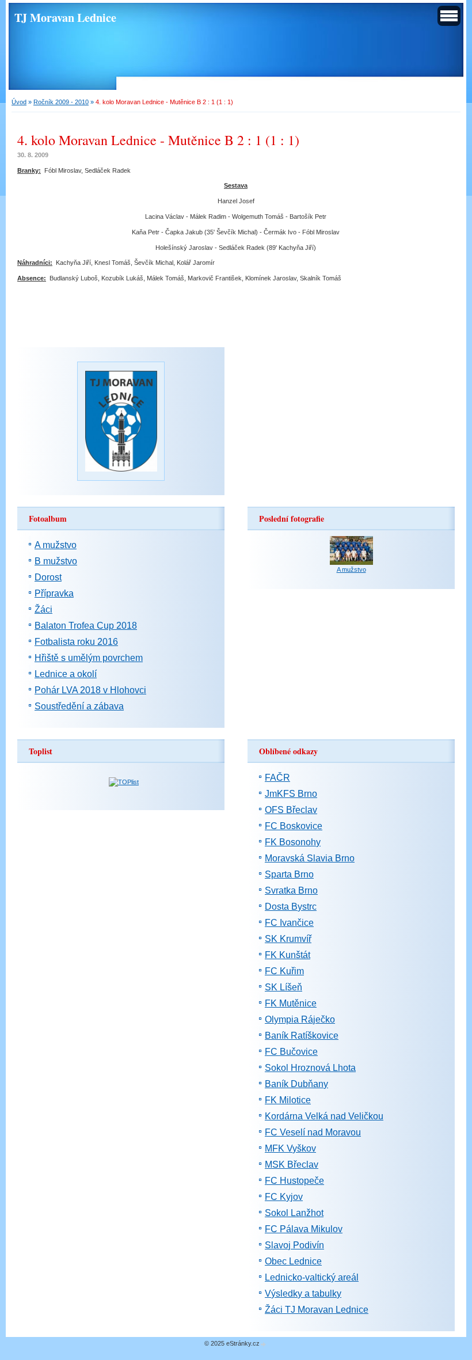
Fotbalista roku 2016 (76, 642)
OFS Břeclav (291, 810)
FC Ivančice (289, 923)
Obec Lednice (293, 1261)
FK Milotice (288, 1100)
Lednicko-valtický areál (312, 1277)
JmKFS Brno (291, 794)
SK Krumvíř (288, 939)
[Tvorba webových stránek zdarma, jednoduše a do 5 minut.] (264, 1344)
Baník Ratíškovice (301, 1035)
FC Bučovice (291, 1052)
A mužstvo (56, 545)
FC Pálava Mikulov (303, 1229)
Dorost (48, 577)
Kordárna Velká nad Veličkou (324, 1116)
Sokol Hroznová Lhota (310, 1068)
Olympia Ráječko (300, 1019)
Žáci (43, 609)
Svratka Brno (291, 890)
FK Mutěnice (291, 1003)
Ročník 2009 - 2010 (61, 101)
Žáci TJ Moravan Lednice (316, 1310)
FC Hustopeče (294, 1181)
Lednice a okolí (66, 674)
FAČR (277, 777)
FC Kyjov (284, 1197)
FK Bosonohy (293, 842)
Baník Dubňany (296, 1084)
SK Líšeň (283, 987)
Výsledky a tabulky (303, 1293)
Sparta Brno (289, 874)
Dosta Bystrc (291, 906)
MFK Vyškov (290, 1148)
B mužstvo (56, 561)
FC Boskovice (293, 826)
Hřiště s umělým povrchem (89, 658)
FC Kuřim (284, 971)
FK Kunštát (287, 955)
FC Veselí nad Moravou (313, 1132)
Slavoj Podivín (294, 1245)
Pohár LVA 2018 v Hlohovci (90, 690)
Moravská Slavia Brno (310, 858)
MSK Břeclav (291, 1164)
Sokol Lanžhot (294, 1213)
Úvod (19, 101)
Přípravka (54, 593)
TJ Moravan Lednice (65, 17)
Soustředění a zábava (79, 706)
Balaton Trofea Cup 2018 (86, 625)
